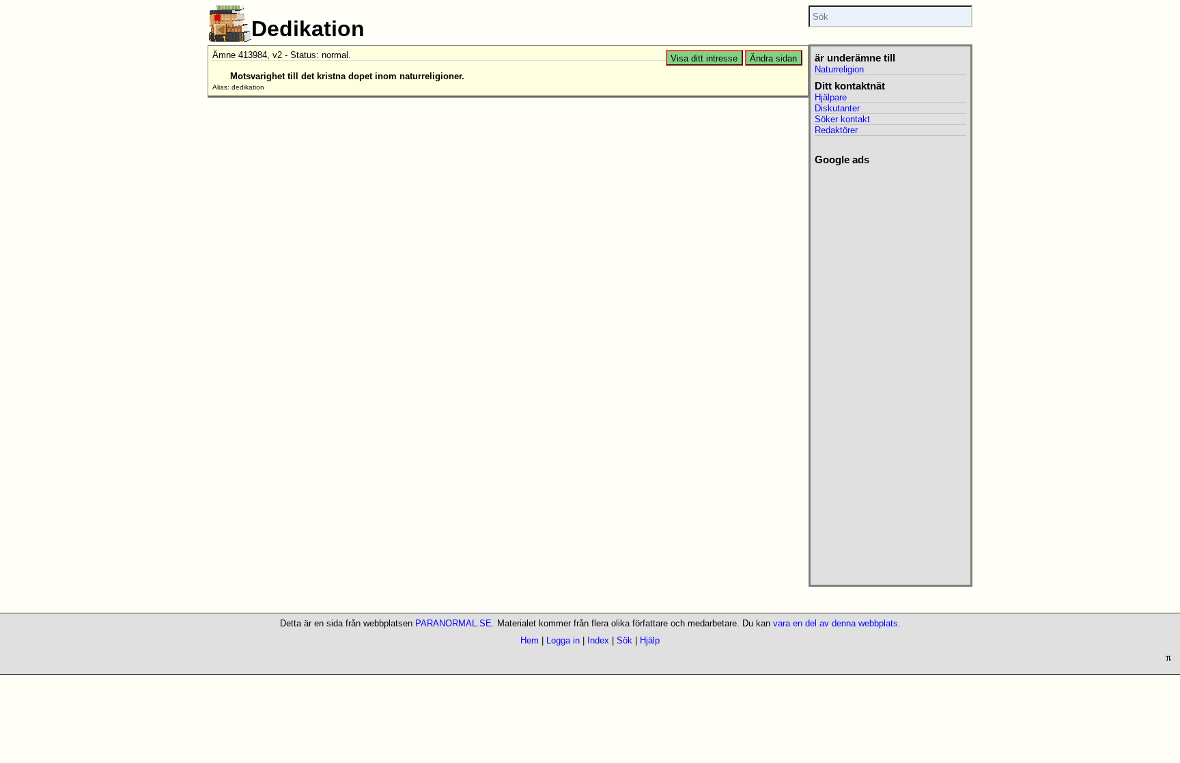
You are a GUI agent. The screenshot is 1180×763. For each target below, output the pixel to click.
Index (598, 640)
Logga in (563, 640)
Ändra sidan (773, 58)
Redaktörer (836, 130)
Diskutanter (837, 108)
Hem (529, 640)
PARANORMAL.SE (453, 623)
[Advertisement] (890, 371)
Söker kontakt (842, 119)
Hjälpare (831, 97)
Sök (624, 640)
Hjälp (650, 640)
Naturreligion (839, 69)
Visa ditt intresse (704, 58)
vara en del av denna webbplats (835, 623)
